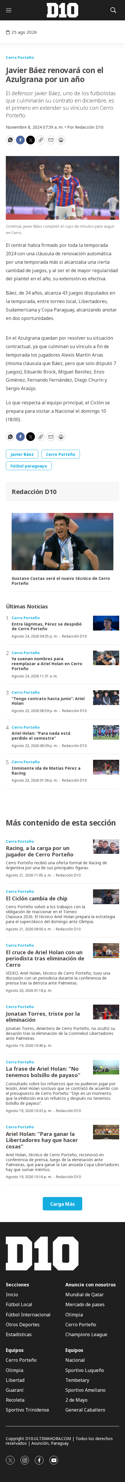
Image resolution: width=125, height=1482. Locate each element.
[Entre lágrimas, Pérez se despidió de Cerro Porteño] (106, 623)
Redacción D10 (34, 491)
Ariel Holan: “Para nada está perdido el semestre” (41, 735)
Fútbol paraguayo (28, 466)
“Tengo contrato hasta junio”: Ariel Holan (48, 701)
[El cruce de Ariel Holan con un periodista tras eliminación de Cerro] (106, 950)
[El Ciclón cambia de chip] (106, 896)
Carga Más (62, 1204)
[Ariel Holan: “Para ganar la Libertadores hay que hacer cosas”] (106, 1132)
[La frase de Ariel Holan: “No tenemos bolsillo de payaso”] (106, 1067)
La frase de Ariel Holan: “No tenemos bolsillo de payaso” (43, 1072)
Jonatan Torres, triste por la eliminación (43, 1017)
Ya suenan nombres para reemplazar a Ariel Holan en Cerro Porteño (47, 663)
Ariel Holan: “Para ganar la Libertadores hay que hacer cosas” (42, 1140)
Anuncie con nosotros (90, 1285)
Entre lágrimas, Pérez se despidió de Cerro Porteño (47, 626)
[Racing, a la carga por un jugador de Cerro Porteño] (106, 846)
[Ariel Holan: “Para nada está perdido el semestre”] (106, 732)
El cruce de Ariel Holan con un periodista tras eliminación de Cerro (45, 958)
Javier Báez (22, 454)
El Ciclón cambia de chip (36, 898)
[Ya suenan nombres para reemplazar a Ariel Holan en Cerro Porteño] (106, 658)
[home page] (62, 10)
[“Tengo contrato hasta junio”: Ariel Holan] (106, 697)
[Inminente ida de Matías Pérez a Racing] (106, 767)
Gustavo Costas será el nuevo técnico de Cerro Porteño (61, 581)
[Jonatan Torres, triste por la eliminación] (106, 1012)
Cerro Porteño (20, 57)
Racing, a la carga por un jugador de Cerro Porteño (40, 851)
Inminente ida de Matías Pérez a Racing (46, 770)
